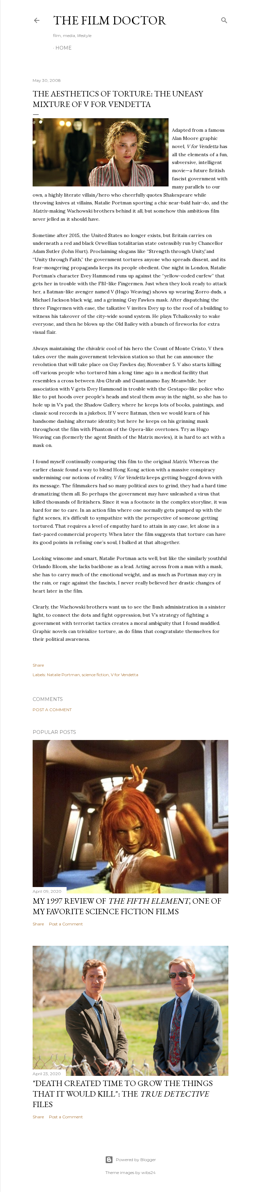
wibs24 (148, 1172)
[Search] (224, 18)
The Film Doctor (110, 20)
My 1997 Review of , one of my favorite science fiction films (127, 906)
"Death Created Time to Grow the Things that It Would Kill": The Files (123, 1093)
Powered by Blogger (136, 1159)
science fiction (95, 674)
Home (63, 48)
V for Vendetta (124, 674)
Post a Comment (52, 709)
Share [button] (38, 665)
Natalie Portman (63, 674)
